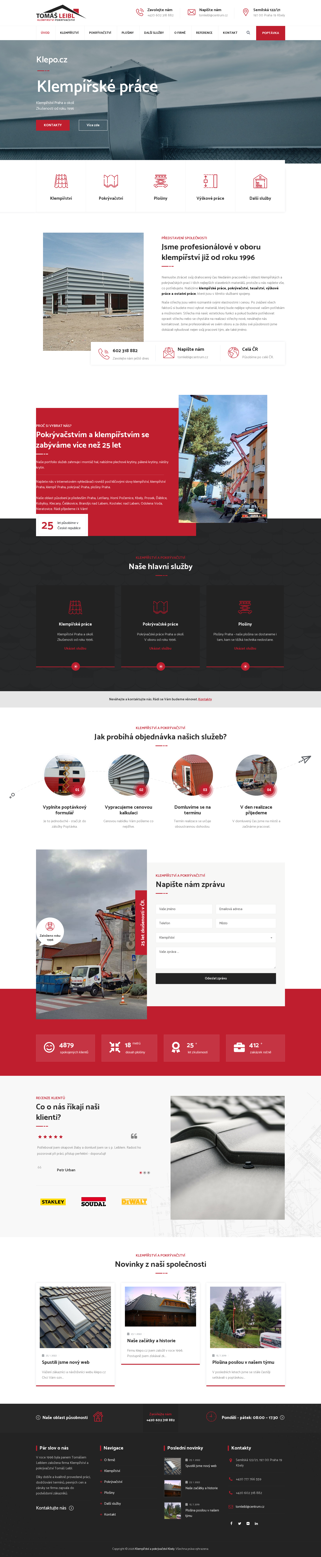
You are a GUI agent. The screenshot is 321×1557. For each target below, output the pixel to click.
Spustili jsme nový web (66, 1362)
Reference (204, 33)
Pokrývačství (100, 33)
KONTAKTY (53, 125)
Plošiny (128, 33)
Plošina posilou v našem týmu (243, 1362)
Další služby (154, 33)
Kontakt (230, 33)
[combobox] (216, 938)
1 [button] (141, 1172)
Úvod (45, 33)
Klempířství (69, 33)
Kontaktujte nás (51, 1508)
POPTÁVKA (270, 33)
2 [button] (144, 1172)
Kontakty (205, 699)
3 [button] (148, 1172)
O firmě (180, 33)
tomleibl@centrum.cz (250, 1506)
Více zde (93, 125)
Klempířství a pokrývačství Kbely (154, 1549)
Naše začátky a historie (151, 1341)
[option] (93, 1155)
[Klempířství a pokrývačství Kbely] (61, 13)
